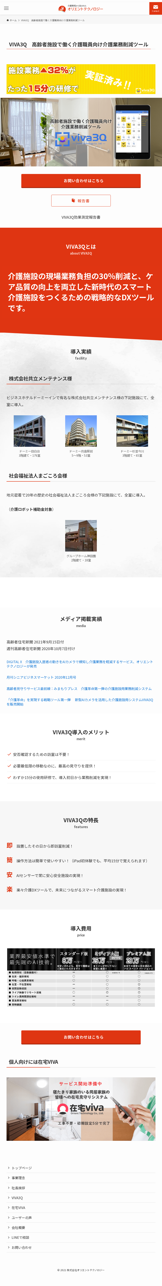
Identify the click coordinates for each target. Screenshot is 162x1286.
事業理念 (18, 1177)
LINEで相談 (20, 1237)
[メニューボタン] (6, 8)
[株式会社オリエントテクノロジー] (81, 8)
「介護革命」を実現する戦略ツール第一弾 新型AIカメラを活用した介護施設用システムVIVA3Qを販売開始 (80, 702)
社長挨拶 (18, 1187)
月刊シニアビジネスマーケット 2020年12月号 (41, 677)
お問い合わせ (22, 1247)
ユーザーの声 (22, 1217)
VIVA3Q (17, 1197)
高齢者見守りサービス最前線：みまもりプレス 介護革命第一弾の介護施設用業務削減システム (79, 688)
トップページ (22, 1167)
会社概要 (18, 1227)
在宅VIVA (18, 1207)
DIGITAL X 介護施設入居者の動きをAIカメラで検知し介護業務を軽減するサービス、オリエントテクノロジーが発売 (80, 664)
